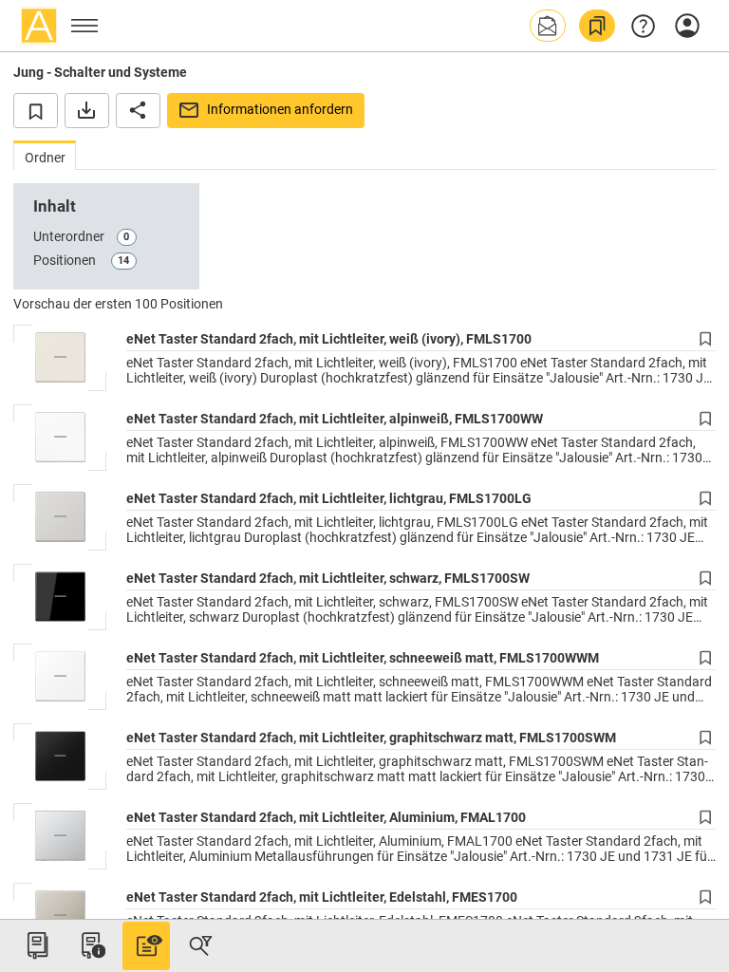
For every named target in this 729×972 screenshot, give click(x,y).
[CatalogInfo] (91, 945)
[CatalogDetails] (146, 945)
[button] (548, 25)
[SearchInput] (200, 945)
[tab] (44, 155)
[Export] (87, 110)
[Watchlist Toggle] (35, 110)
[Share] (138, 110)
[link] (597, 25)
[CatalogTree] (37, 945)
